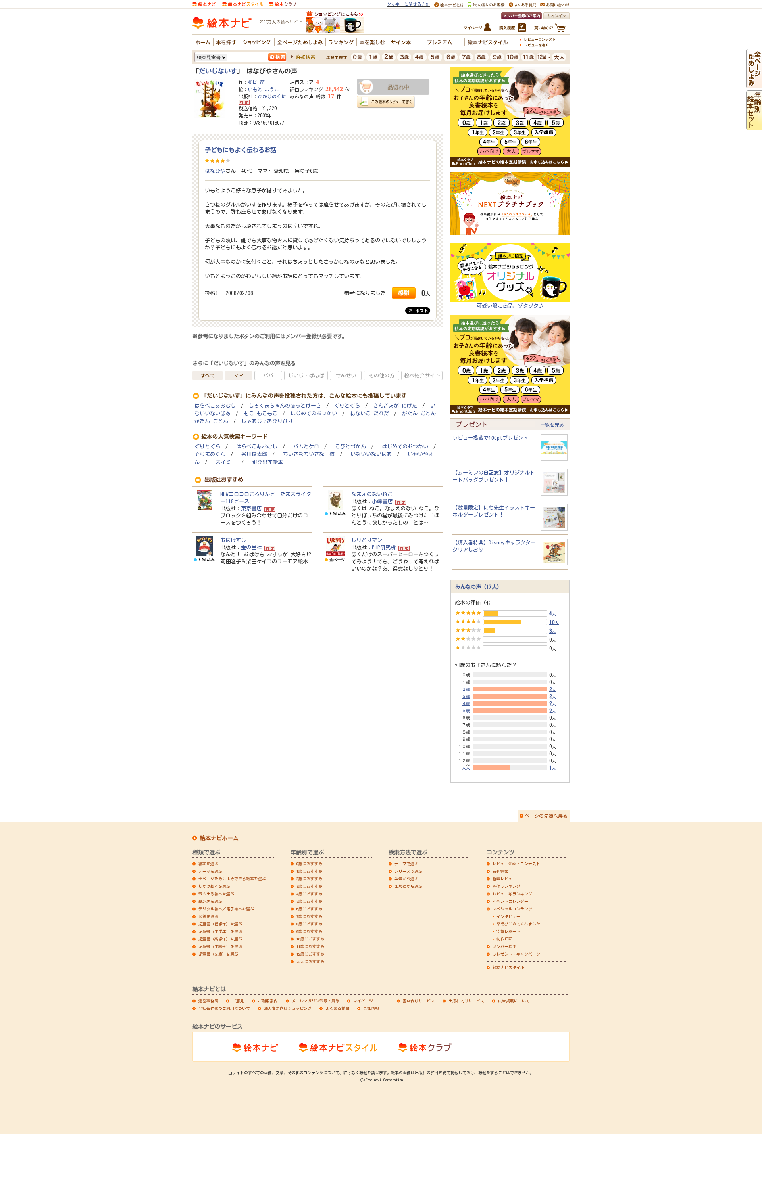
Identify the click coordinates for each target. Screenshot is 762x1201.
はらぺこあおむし (215, 405)
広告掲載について (514, 1001)
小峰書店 (382, 501)
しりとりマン (366, 540)
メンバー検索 (504, 946)
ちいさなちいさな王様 (309, 454)
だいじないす (218, 71)
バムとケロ (306, 446)
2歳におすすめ (309, 879)
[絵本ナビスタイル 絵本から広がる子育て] (242, 3)
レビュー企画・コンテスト (516, 864)
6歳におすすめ (309, 909)
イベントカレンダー (510, 901)
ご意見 (238, 1001)
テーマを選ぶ (210, 871)
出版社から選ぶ (408, 886)
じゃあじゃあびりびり (267, 421)
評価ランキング (506, 886)
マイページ (363, 1001)
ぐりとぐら (347, 405)
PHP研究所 (384, 547)
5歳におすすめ (309, 901)
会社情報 (371, 1008)
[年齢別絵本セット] (754, 126)
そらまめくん (209, 454)
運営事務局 (208, 1001)
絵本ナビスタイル (508, 967)
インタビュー (508, 916)
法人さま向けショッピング (288, 1008)
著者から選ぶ (406, 879)
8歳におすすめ (309, 924)
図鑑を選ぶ (208, 916)
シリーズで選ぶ (408, 871)
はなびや (215, 171)
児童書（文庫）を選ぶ (218, 954)
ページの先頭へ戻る (546, 815)
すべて (207, 375)
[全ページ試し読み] (754, 84)
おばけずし (233, 540)
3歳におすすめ (309, 886)
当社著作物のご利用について (224, 1008)
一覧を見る (552, 424)
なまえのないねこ (372, 494)
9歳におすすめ (309, 931)
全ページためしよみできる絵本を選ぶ (232, 879)
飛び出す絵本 (267, 462)
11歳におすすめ (310, 946)
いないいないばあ (371, 454)
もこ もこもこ (260, 413)
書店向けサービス (419, 1001)
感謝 (403, 293)
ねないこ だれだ (369, 413)
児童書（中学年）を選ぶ (220, 931)
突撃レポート (508, 931)
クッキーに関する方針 (408, 4)
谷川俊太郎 (254, 454)
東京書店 (251, 508)
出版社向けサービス (466, 1001)
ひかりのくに (272, 96)
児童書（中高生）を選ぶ (220, 946)
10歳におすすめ (310, 939)
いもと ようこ (263, 89)
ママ (238, 375)
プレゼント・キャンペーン (516, 954)
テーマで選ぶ (406, 864)
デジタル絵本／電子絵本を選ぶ (226, 909)
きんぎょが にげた (395, 405)
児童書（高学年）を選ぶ (220, 939)
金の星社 (251, 547)
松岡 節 (256, 82)
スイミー (226, 462)
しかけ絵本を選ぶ (214, 886)
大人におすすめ (310, 961)
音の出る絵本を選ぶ (216, 894)
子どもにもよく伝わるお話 (240, 150)
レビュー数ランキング (512, 894)
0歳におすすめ (309, 864)
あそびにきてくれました (518, 924)
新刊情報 (500, 871)
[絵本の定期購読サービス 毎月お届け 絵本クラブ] (282, 3)
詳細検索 (305, 56)
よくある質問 (337, 1008)
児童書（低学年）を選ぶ (220, 924)
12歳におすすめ (310, 954)
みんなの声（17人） (478, 587)
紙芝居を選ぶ (210, 901)
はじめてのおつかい (314, 413)
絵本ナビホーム (219, 838)
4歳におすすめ (309, 894)
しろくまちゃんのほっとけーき (285, 405)
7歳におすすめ (309, 916)
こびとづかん (350, 446)
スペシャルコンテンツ (512, 909)
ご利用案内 (268, 1001)
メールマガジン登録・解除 (315, 1001)
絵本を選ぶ (208, 864)
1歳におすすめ (309, 871)
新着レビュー (504, 879)
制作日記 (504, 939)
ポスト (420, 310)
